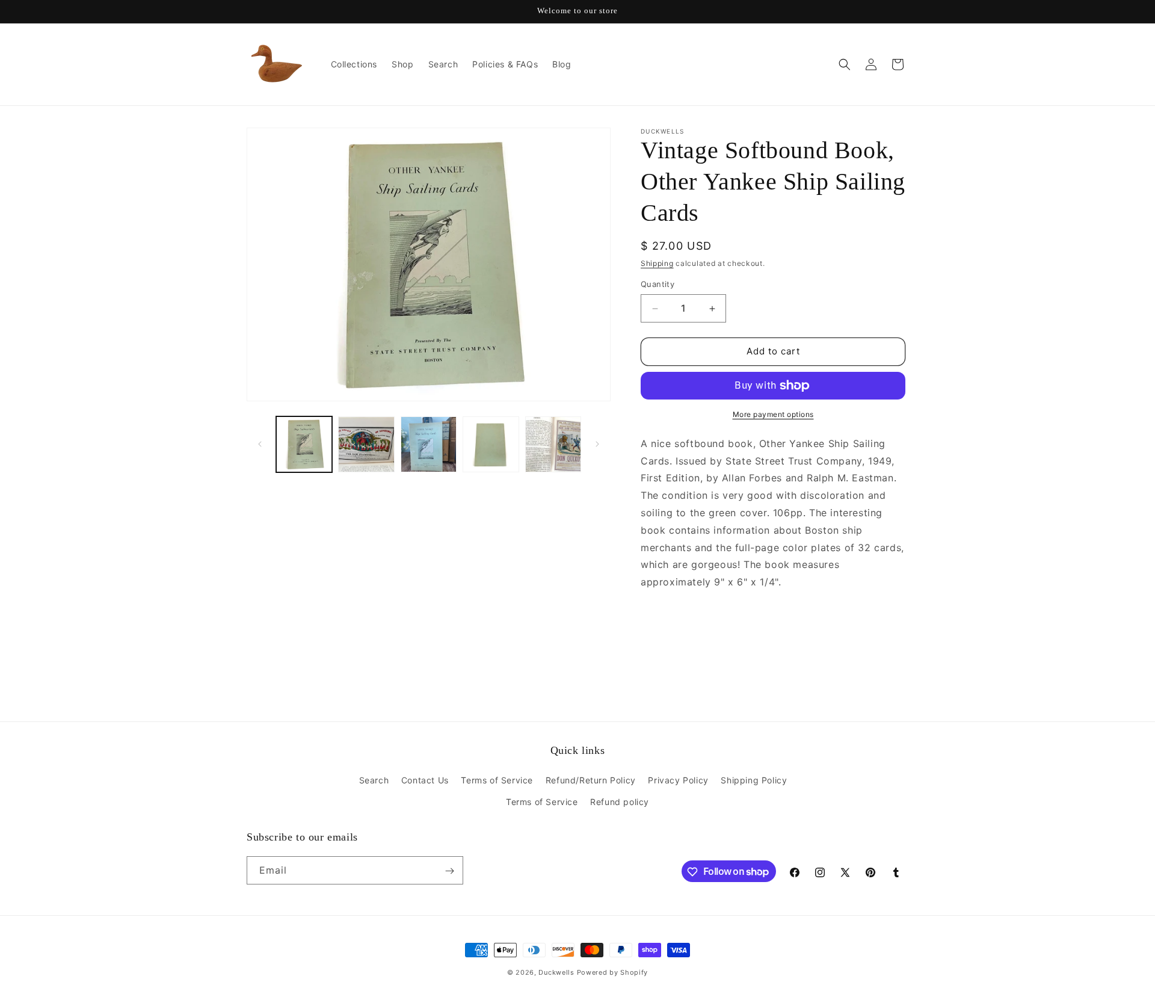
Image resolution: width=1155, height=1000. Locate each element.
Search (374, 781)
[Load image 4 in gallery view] (491, 444)
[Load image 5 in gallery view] (553, 444)
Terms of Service (497, 781)
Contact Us (425, 781)
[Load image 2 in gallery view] (366, 444)
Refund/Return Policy (591, 781)
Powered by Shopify (612, 972)
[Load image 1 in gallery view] (304, 444)
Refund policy (619, 802)
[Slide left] (260, 444)
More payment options (773, 414)
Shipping (657, 263)
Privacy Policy (678, 781)
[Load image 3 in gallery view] (429, 444)
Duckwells (556, 972)
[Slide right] (597, 444)
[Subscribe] (449, 871)
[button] (844, 64)
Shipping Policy (754, 781)
